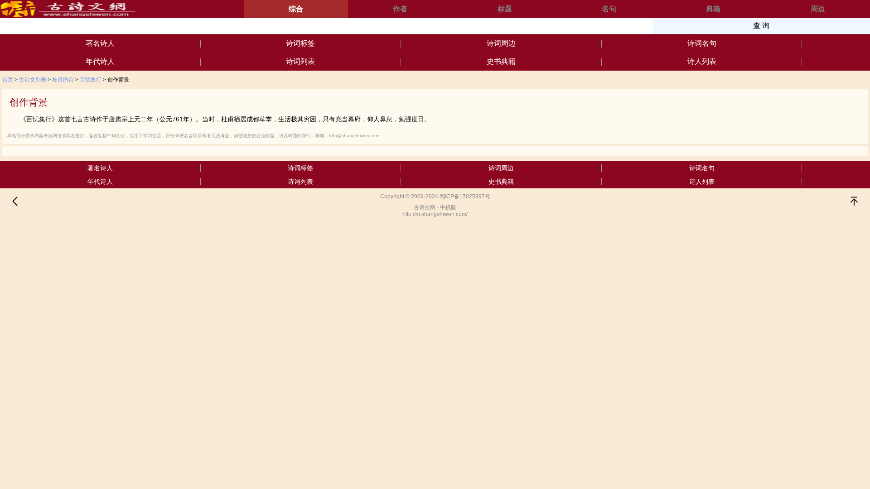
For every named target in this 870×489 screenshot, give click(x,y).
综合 (296, 9)
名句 (609, 9)
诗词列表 (300, 61)
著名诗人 (100, 43)
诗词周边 (501, 43)
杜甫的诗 (63, 80)
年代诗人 (100, 61)
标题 (505, 9)
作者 (400, 9)
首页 (7, 80)
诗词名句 (701, 43)
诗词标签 (300, 43)
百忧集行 (91, 80)
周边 (818, 9)
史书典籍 (501, 61)
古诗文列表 (32, 80)
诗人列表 (701, 61)
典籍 (713, 9)
